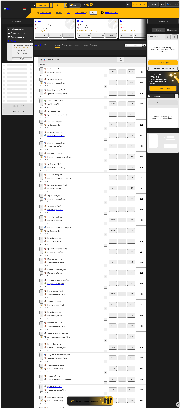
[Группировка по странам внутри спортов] (31, 76)
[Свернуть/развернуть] (176, 139)
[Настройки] (163, 4)
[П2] (131, 75)
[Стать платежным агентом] (128, 4)
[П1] (113, 75)
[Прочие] (137, 54)
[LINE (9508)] (36, 45)
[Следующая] (174, 83)
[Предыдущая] (30, 41)
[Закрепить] (41, 73)
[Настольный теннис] (40, 45)
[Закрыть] (177, 176)
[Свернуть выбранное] (27, 76)
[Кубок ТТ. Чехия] (45, 45)
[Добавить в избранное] (73, 21)
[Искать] (144, 45)
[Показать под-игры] (105, 79)
